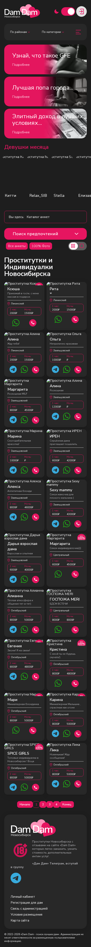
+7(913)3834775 (77, 733)
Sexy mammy (61, 489)
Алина (13, 339)
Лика (54, 750)
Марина (14, 436)
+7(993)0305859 (75, 683)
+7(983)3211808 (35, 420)
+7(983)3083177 (75, 574)
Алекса (13, 486)
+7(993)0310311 (35, 787)
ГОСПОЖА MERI (65, 599)
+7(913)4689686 (35, 517)
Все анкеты (17, 246)
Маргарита (17, 389)
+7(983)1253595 (32, 322)
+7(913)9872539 (77, 523)
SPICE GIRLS (18, 753)
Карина (56, 699)
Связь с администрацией (29, 908)
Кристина (58, 649)
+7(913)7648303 (77, 470)
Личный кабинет (23, 897)
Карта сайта (20, 920)
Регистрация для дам (27, 903)
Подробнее (21, 64)
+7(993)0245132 (35, 676)
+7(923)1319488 (77, 369)
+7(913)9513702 (35, 470)
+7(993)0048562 (32, 730)
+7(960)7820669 (35, 629)
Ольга (55, 339)
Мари (12, 699)
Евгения (14, 646)
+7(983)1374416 (77, 416)
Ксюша (13, 288)
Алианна (15, 595)
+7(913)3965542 (75, 629)
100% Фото (41, 246)
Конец (66, 804)
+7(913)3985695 (35, 579)
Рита (54, 288)
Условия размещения (26, 914)
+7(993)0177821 (77, 783)
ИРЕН (55, 436)
